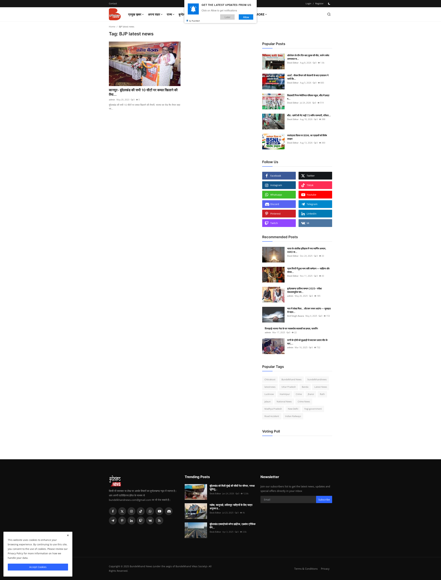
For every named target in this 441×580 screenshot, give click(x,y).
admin (112, 99)
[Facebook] (113, 511)
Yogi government (313, 408)
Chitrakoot (269, 379)
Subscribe (324, 499)
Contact (113, 3)
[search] (329, 14)
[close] (68, 535)
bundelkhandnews (317, 379)
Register (319, 3)
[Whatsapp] (150, 511)
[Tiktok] (141, 511)
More (259, 14)
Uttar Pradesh (288, 386)
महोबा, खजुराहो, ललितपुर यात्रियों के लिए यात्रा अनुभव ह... (231, 506)
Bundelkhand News (291, 379)
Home (112, 26)
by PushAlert (194, 20)
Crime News (304, 401)
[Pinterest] (122, 520)
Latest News (320, 386)
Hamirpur (285, 394)
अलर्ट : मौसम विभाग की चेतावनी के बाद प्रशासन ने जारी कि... (308, 77)
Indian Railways (293, 416)
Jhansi (311, 394)
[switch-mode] (329, 3)
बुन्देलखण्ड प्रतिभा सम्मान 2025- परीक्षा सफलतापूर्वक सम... (304, 290)
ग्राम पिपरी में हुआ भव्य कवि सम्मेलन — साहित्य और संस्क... (308, 270)
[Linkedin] (131, 520)
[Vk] (150, 520)
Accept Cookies (38, 567)
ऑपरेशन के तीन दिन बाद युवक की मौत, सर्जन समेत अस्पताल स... (308, 57)
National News (284, 401)
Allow (246, 17)
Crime (299, 394)
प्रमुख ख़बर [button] (134, 14)
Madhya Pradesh (273, 408)
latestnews (269, 386)
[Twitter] (122, 511)
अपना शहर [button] (154, 14)
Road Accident (271, 416)
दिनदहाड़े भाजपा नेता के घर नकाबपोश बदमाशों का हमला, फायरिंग (291, 328)
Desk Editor (293, 62)
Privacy (325, 568)
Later (227, 17)
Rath (322, 394)
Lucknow (269, 394)
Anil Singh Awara (295, 315)
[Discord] (169, 511)
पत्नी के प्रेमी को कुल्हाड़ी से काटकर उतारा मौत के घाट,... (307, 342)
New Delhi (293, 408)
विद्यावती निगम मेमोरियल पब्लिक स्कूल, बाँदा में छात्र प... (308, 97)
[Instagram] (131, 511)
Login (308, 3)
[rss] (159, 520)
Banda (305, 386)
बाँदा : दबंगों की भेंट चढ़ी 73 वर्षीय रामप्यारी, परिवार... (309, 115)
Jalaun (267, 401)
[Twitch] (141, 520)
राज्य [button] (169, 14)
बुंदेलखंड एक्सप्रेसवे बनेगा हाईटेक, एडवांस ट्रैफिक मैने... (232, 525)
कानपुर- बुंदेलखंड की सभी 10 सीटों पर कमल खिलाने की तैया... (143, 92)
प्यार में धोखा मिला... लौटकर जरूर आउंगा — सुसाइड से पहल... (309, 310)
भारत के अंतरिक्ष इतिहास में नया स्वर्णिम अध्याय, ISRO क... (306, 250)
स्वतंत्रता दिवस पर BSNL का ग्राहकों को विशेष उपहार (307, 137)
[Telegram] (113, 520)
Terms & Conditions (306, 568)
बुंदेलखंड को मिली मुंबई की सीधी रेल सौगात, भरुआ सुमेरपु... (232, 487)
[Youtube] (159, 511)
